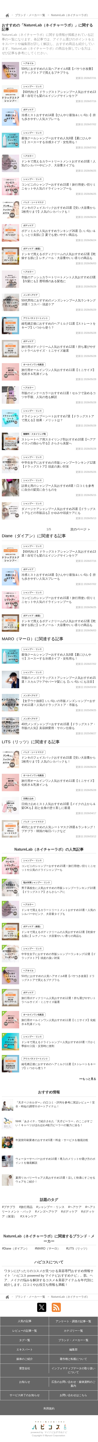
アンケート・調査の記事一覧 (73, 1321)
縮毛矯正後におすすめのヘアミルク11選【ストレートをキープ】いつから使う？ (58, 1066)
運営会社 (24, 1368)
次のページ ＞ (80, 529)
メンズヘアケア (30, 295)
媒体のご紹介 (24, 1359)
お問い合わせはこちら (73, 1395)
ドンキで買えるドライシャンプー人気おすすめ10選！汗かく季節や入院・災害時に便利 (58, 1044)
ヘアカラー (28, 156)
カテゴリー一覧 (73, 1330)
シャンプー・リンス (32, 86)
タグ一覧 (24, 1340)
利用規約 (49, 1408)
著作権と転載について (73, 1359)
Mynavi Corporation (55, 1435)
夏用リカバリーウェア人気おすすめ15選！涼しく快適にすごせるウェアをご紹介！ (55, 1179)
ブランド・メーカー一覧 (30, 15)
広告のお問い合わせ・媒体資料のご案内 (73, 1383)
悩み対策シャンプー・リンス (36, 882)
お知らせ (24, 1382)
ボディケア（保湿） (32, 249)
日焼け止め (28, 798)
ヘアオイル (28, 63)
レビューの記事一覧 (24, 1330)
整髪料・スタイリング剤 (34, 434)
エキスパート (24, 1349)
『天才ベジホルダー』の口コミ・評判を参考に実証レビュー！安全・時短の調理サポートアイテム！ (55, 1104)
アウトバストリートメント (35, 318)
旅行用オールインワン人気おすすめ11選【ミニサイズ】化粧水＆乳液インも (58, 1022)
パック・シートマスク (33, 202)
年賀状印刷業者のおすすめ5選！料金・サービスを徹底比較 (51, 1140)
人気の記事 (24, 1321)
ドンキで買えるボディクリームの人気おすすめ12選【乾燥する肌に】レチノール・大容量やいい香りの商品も (58, 934)
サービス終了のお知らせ (25, 1395)
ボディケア (28, 110)
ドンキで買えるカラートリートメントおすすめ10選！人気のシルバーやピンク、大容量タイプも (58, 912)
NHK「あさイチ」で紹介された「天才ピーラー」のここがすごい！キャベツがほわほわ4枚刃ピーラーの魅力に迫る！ (54, 1123)
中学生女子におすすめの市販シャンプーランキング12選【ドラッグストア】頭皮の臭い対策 (58, 956)
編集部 (73, 1349)
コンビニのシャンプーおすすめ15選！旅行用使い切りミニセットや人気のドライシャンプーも (58, 867)
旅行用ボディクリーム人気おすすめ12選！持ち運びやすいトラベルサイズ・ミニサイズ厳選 (58, 1000)
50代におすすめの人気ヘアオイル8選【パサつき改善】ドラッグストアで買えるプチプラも (58, 978)
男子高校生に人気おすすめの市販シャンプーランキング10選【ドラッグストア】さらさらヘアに (58, 890)
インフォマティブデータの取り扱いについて (73, 1370)
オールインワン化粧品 (33, 364)
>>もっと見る (87, 1078)
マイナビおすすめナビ (55, 1432)
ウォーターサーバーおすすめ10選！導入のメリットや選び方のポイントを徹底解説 (55, 1160)
